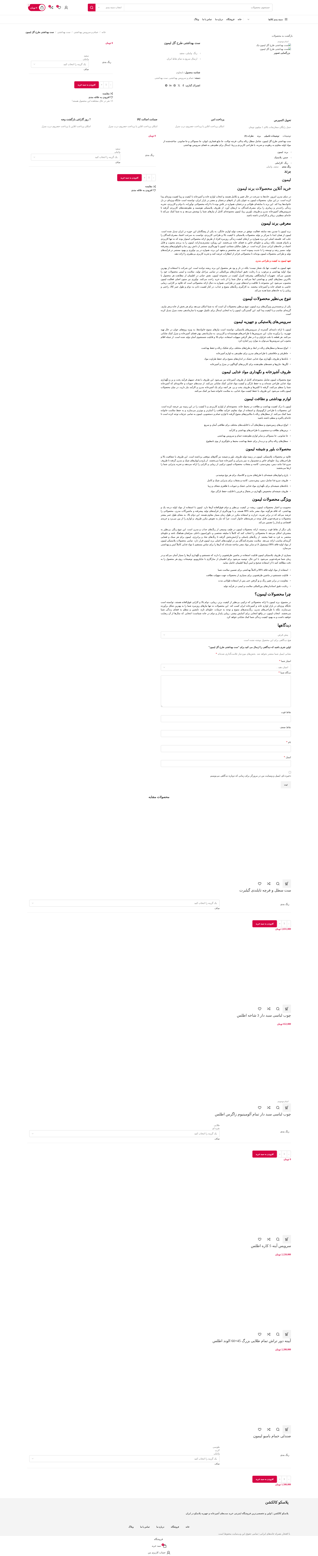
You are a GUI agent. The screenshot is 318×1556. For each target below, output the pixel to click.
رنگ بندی (106, 62)
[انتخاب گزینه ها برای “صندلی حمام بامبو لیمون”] (287, 1429)
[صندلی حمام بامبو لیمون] (159, 1388)
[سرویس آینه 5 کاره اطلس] (159, 1198)
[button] (287, 1009)
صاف (86, 69)
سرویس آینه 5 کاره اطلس (271, 1246)
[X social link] (179, 85)
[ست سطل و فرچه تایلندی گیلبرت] (159, 842)
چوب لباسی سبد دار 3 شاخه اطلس (264, 1015)
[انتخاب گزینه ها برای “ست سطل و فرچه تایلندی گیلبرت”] (287, 883)
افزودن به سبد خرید (86, 84)
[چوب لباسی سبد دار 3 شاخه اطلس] (159, 968)
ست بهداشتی (63, 32)
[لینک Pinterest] (174, 85)
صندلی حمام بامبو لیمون (272, 1436)
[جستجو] (91, 7)
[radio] (60, 56)
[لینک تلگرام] (166, 85)
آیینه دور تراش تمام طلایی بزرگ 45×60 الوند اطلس (252, 1341)
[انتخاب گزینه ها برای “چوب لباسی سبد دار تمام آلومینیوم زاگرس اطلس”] (287, 1107)
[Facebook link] (183, 85)
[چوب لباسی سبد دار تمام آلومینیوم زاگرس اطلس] (159, 1063)
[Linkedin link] (170, 85)
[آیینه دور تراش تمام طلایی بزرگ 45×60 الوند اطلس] (159, 1293)
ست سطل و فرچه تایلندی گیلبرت (265, 890)
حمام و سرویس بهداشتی (86, 32)
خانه (104, 32)
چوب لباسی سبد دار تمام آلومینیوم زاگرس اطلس (253, 1114)
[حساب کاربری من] (66, 7)
